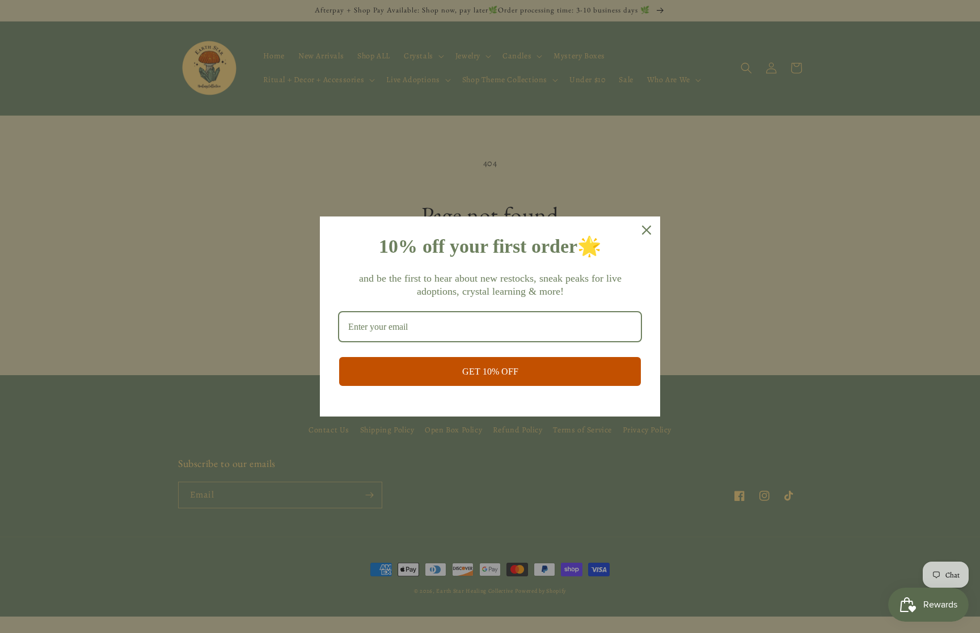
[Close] (646, 230)
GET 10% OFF (490, 371)
